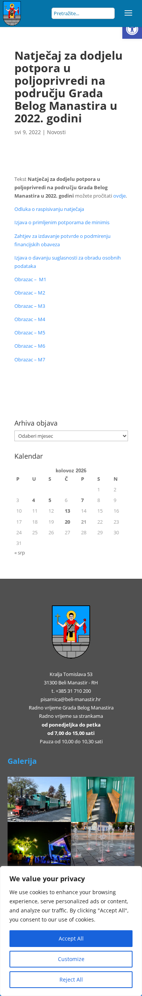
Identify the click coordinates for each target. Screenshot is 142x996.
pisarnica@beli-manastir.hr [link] (71, 699)
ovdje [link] (119, 195)
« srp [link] (19, 552)
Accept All (71, 938)
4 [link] (33, 500)
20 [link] (67, 521)
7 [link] (82, 500)
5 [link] (49, 500)
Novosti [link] (56, 132)
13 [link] (67, 510)
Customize (71, 959)
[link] (132, 29)
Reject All (71, 979)
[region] (71, 931)
